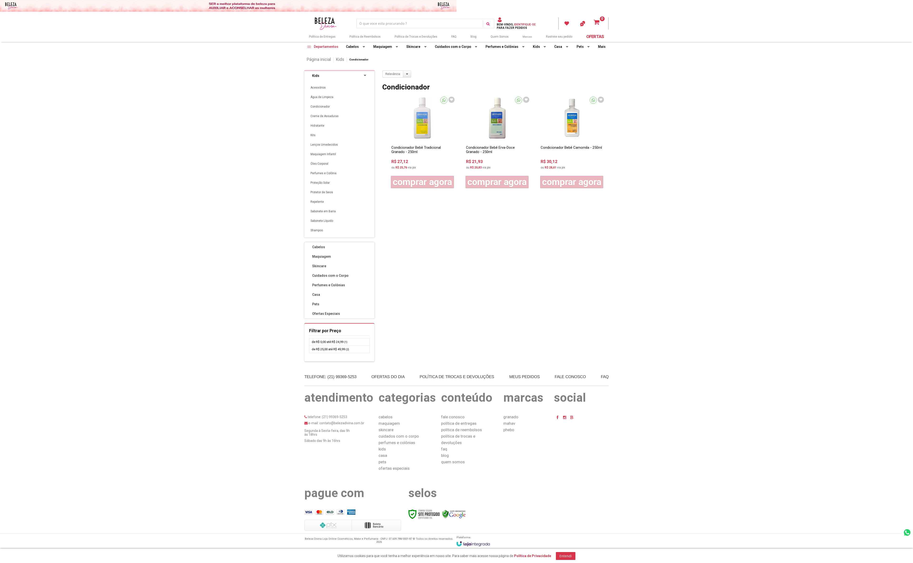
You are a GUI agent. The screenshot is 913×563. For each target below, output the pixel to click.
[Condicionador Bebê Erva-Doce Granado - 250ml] (497, 142)
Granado (510, 417)
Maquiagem (389, 423)
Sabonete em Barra (323, 211)
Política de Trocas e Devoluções (416, 36)
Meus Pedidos (567, 23)
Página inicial (319, 59)
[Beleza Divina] (326, 23)
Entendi (565, 556)
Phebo (508, 429)
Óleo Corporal (319, 163)
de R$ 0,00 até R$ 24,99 (329, 342)
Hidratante (317, 125)
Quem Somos (499, 36)
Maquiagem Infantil (323, 154)
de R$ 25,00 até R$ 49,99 (330, 349)
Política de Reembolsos (365, 36)
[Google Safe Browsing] (454, 513)
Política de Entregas (322, 36)
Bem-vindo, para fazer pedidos (516, 26)
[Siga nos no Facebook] (557, 417)
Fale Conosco (570, 377)
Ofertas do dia (388, 377)
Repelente (317, 201)
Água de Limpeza (322, 97)
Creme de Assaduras (325, 116)
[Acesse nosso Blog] (571, 417)
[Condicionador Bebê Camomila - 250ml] (572, 142)
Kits (313, 135)
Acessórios (318, 87)
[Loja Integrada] (473, 543)
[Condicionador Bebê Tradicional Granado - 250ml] (422, 142)
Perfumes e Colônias (397, 442)
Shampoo (317, 230)
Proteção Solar (320, 182)
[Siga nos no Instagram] (564, 417)
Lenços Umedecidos (324, 144)
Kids (340, 59)
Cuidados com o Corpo (399, 436)
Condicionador (320, 106)
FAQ (453, 36)
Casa (383, 455)
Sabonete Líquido (322, 220)
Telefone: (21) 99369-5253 (330, 377)
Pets (382, 461)
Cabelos (386, 417)
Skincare (386, 429)
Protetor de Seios (322, 192)
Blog (473, 36)
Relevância (392, 74)
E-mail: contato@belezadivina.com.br (336, 423)
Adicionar (422, 182)
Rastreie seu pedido (559, 36)
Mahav (509, 423)
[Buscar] (488, 23)
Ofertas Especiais (394, 468)
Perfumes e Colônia (323, 173)
